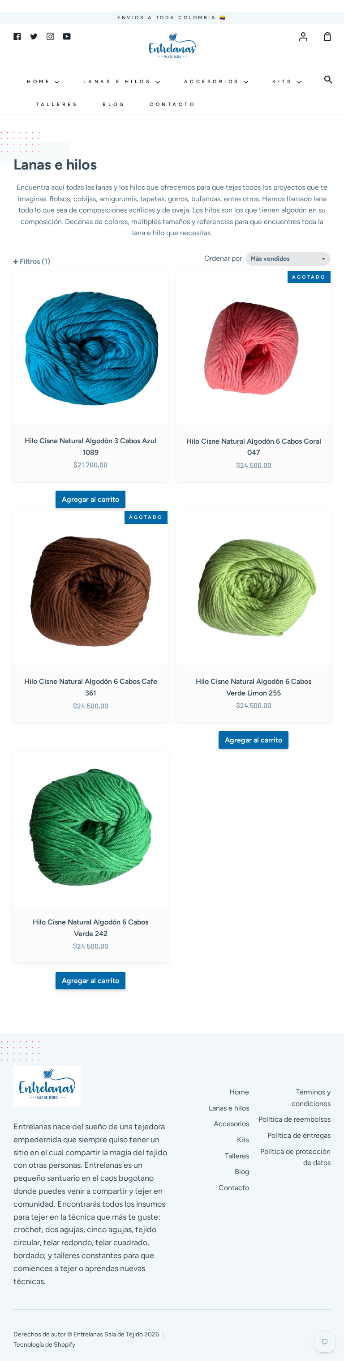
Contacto (173, 104)
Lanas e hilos (119, 82)
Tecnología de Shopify (44, 1344)
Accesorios (214, 82)
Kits (284, 82)
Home (41, 82)
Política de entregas (299, 1135)
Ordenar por (224, 258)
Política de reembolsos (294, 1119)
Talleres (57, 104)
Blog (114, 104)
